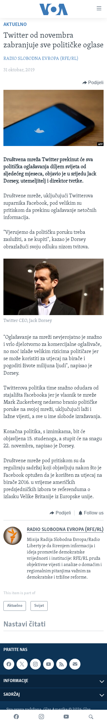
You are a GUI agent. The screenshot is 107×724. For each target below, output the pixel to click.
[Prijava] (74, 664)
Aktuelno (15, 24)
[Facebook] (16, 717)
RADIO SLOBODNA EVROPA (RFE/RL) (40, 58)
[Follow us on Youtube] (48, 664)
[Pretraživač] (91, 717)
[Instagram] (41, 717)
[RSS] (61, 664)
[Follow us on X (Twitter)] (22, 664)
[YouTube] (66, 717)
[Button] (93, 82)
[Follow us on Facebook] (8, 664)
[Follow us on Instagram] (35, 664)
